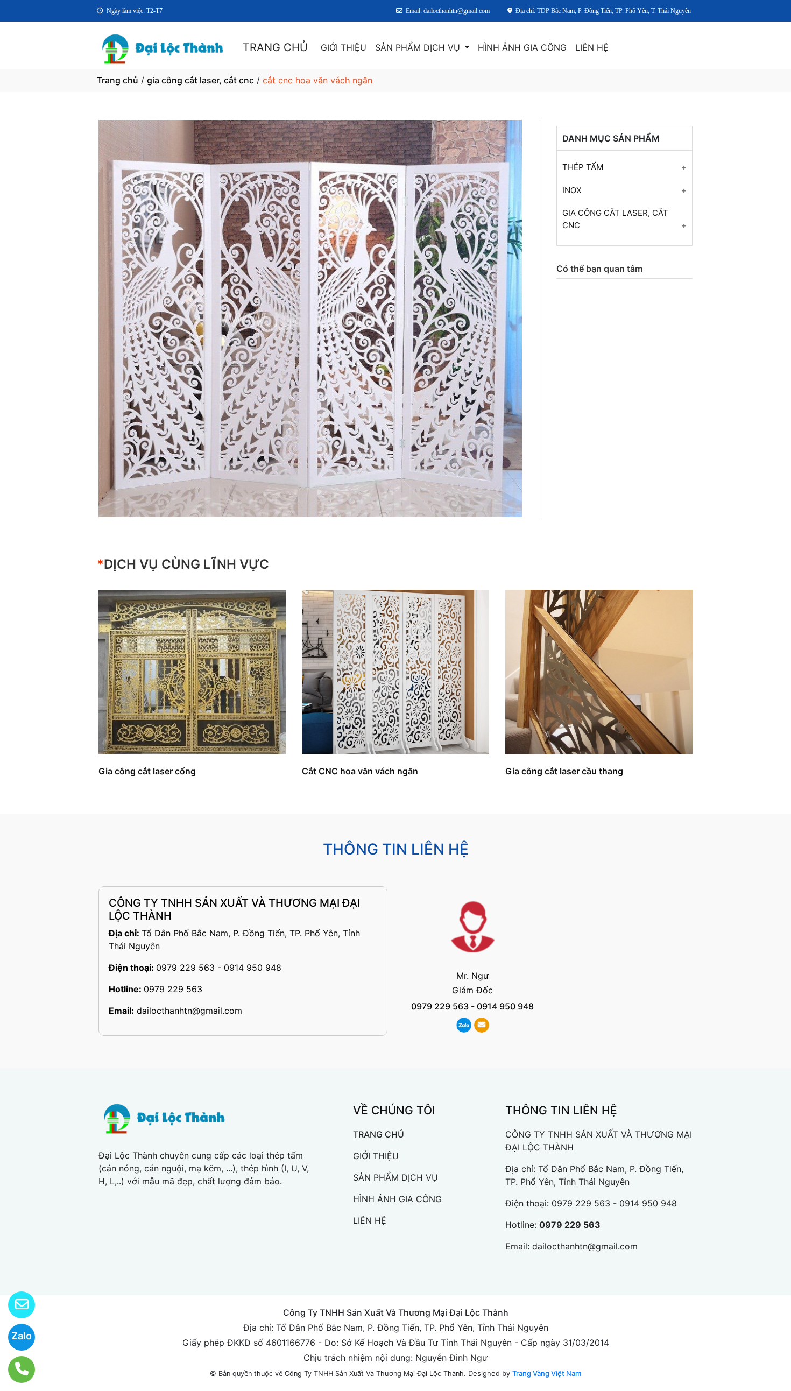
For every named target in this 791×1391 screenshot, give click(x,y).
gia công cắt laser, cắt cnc (200, 80)
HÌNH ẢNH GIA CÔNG (522, 47)
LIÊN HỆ (592, 47)
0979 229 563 (173, 989)
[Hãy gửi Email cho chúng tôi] (15, 1304)
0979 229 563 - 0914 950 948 (218, 967)
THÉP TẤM (582, 167)
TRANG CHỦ (275, 47)
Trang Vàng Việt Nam (546, 1373)
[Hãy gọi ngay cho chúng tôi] (15, 1369)
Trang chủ (117, 80)
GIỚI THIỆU (343, 47)
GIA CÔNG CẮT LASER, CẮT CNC (615, 219)
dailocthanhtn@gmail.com (189, 1010)
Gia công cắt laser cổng (147, 771)
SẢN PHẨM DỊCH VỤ (419, 47)
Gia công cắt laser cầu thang (564, 771)
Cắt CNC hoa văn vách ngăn (360, 771)
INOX (572, 190)
